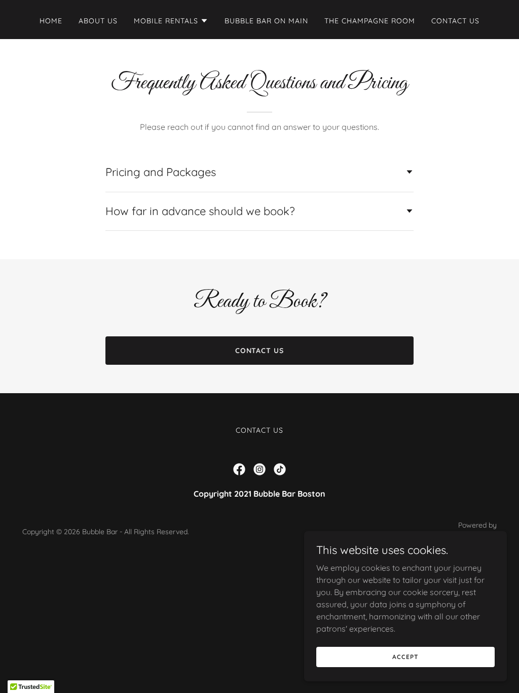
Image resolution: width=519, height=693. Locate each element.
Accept (405, 657)
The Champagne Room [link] (369, 20)
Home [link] (51, 20)
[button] (171, 21)
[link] (239, 469)
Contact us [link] (455, 20)
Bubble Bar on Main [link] (266, 20)
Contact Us (259, 350)
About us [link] (98, 20)
